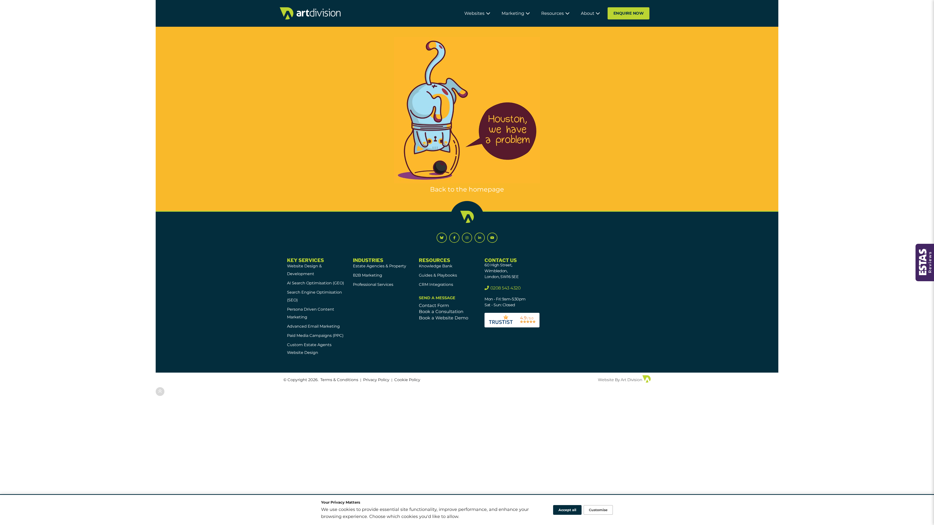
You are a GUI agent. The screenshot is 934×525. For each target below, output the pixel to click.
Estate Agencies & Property (379, 266)
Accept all (567, 510)
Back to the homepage (467, 189)
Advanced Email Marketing (313, 326)
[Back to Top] (160, 391)
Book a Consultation (441, 311)
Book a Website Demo (443, 318)
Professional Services (373, 284)
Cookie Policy (407, 379)
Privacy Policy (376, 379)
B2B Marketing (367, 275)
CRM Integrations (436, 284)
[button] (477, 13)
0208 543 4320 (505, 288)
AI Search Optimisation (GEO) (315, 283)
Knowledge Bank (435, 266)
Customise (598, 510)
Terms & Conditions (339, 379)
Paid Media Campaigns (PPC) (315, 335)
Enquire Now (628, 13)
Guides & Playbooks (438, 275)
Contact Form (434, 305)
